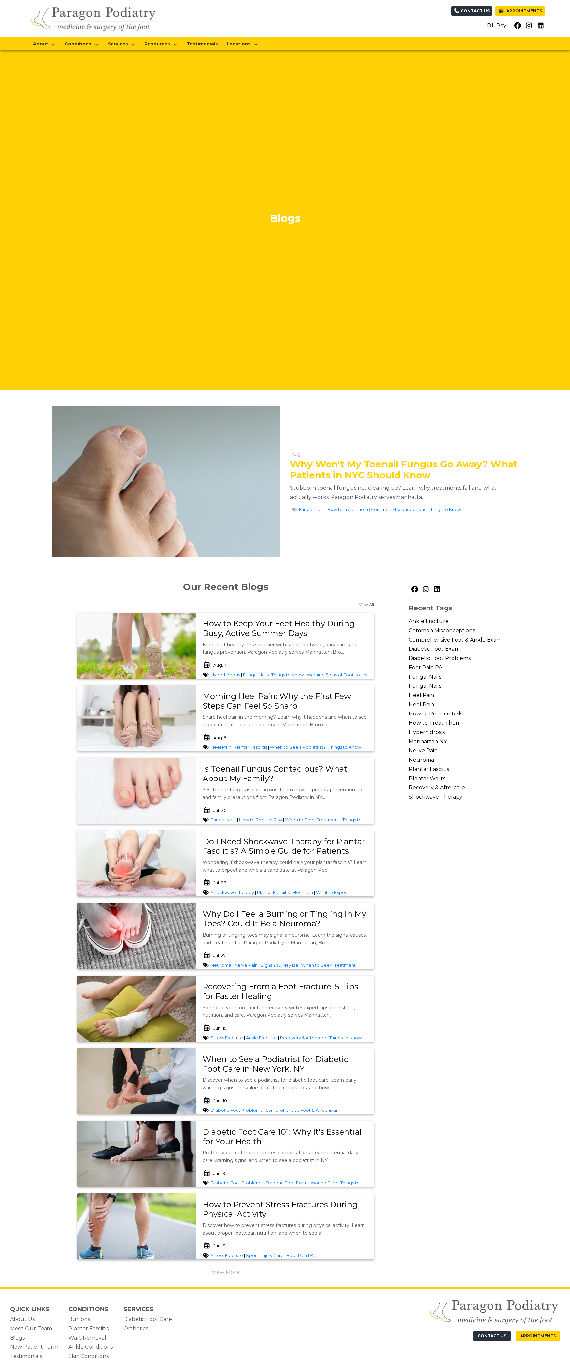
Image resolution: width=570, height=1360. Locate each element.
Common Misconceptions (398, 509)
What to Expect (332, 892)
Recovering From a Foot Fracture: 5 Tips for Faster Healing (280, 991)
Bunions (79, 1319)
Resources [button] (158, 43)
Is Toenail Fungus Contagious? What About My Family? (275, 773)
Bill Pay (496, 25)
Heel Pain (221, 747)
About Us (22, 1319)
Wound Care (324, 1182)
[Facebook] (414, 589)
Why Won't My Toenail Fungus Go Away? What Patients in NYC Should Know (404, 469)
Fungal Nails (311, 509)
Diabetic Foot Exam (286, 1182)
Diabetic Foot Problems (236, 1110)
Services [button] (119, 43)
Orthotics (135, 1328)
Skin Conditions (88, 1356)
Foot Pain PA (300, 1255)
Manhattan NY (428, 741)
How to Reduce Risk (260, 819)
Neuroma (221, 965)
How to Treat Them (347, 509)
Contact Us (475, 10)
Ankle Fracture (261, 1037)
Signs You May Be (279, 965)
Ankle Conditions (90, 1347)
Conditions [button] (79, 43)
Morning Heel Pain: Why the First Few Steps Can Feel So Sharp (277, 701)
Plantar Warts (427, 778)
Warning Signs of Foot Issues (337, 674)
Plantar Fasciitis (250, 747)
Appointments (538, 1335)
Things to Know (445, 509)
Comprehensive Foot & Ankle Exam (302, 1110)
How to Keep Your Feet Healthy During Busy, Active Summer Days (279, 628)
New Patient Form (34, 1347)
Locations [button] (240, 43)
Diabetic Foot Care (147, 1319)
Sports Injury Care (265, 1255)
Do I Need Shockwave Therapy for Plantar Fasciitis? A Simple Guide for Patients (284, 846)
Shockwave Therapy (232, 892)
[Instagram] (425, 589)
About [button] (42, 43)
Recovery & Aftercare (303, 1037)
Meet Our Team (31, 1328)
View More (225, 1272)
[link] (285, 628)
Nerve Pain (246, 965)
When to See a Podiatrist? (298, 747)
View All (366, 604)
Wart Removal (87, 1338)
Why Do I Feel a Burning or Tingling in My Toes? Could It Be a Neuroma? (284, 918)
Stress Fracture (227, 1037)
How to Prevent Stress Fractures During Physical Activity (280, 1209)
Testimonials (202, 43)
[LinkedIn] (437, 589)
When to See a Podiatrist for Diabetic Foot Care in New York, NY (275, 1064)
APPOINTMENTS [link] (523, 10)
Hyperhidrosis (225, 674)
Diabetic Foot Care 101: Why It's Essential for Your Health (282, 1136)
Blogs (17, 1338)
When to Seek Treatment (312, 819)
